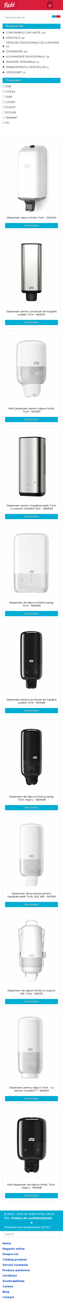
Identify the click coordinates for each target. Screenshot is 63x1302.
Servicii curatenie (15, 1265)
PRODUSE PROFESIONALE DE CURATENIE (32, 44)
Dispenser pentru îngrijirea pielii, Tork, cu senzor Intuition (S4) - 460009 (31, 507)
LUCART (10, 102)
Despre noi (10, 1254)
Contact (8, 1297)
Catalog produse (15, 1259)
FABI (8, 86)
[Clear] (58, 16)
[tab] (31, 26)
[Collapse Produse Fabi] (4, 26)
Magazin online (14, 1248)
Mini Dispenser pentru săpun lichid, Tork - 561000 (31, 410)
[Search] (54, 16)
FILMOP (10, 107)
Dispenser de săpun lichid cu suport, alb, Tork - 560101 (31, 992)
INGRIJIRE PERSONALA (22, 61)
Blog (6, 1291)
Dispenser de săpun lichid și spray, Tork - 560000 (31, 604)
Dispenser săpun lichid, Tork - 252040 (31, 217)
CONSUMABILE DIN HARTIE (25, 32)
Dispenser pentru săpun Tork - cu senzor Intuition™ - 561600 (31, 1089)
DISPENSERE (16, 51)
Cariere (8, 1286)
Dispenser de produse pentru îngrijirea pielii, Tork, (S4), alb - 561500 (31, 895)
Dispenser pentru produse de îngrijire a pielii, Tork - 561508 (31, 701)
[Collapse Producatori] (4, 80)
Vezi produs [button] (31, 225)
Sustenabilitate (14, 1281)
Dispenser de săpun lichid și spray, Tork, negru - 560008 (31, 798)
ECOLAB (10, 112)
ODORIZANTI (15, 72)
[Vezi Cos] (50, 4)
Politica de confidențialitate (32, 1218)
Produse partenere (16, 1270)
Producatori (14, 80)
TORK (8, 96)
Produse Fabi (15, 26)
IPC (7, 122)
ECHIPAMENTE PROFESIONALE (27, 56)
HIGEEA (10, 91)
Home (7, 1243)
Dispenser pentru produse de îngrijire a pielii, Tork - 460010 (31, 313)
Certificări (10, 1275)
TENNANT (11, 117)
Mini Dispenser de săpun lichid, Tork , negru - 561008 (31, 1186)
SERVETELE (15, 37)
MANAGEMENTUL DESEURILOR (27, 67)
